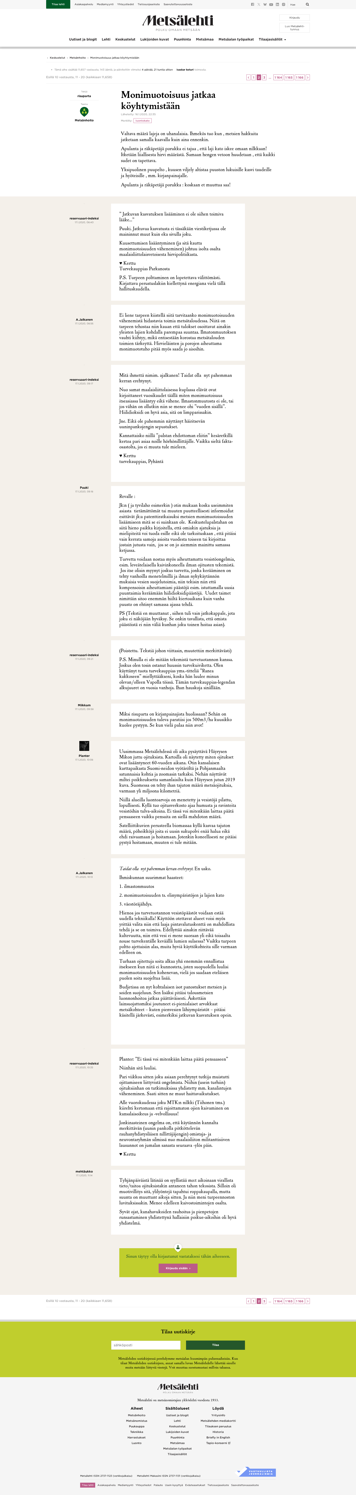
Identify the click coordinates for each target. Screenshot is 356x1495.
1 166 (299, 77)
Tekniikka (136, 1432)
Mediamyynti (105, 4)
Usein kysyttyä (174, 1485)
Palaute (158, 1485)
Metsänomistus (136, 1420)
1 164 (278, 77)
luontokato (143, 120)
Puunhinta (182, 39)
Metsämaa (205, 39)
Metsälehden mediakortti (218, 1420)
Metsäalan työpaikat (236, 39)
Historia (218, 1432)
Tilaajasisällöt (270, 39)
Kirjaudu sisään (177, 1268)
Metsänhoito (78, 57)
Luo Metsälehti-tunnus (294, 28)
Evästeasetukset (195, 1485)
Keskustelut (125, 39)
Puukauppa (136, 1426)
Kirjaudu (294, 17)
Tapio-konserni (216, 1443)
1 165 (289, 77)
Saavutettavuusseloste (178, 4)
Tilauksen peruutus (218, 1426)
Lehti (106, 39)
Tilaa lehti (58, 4)
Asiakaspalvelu (84, 4)
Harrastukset (137, 1437)
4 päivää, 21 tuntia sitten (157, 69)
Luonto (137, 1443)
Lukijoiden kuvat (154, 39)
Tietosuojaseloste (149, 4)
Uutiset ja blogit (83, 39)
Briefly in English (218, 1437)
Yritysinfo (218, 1415)
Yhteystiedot (125, 4)
